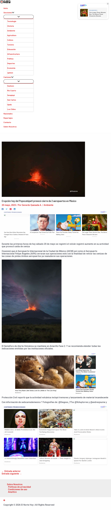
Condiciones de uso (17, 489)
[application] (13, 12)
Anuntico (12, 492)
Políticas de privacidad (19, 487)
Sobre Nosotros (14, 484)
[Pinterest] (10, 209)
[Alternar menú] (18, 17)
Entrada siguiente (12, 473)
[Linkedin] (14, 209)
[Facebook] (2, 209)
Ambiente (48, 205)
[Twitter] (6, 209)
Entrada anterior (11, 471)
